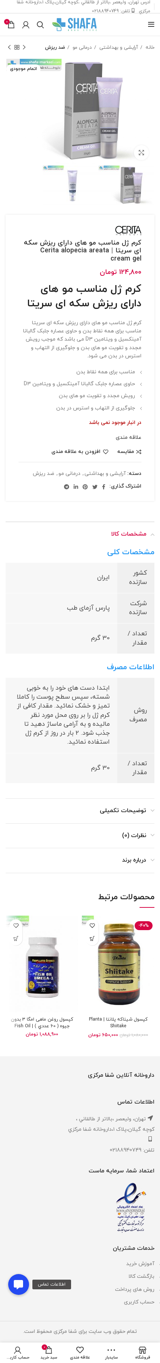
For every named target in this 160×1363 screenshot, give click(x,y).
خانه (149, 47)
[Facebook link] (104, 487)
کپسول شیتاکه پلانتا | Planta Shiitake (118, 1023)
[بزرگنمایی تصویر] (141, 152)
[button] (18, 1284)
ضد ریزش (55, 47)
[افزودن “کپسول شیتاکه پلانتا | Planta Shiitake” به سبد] (92, 938)
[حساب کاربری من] (26, 24)
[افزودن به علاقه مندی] (92, 925)
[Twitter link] (95, 487)
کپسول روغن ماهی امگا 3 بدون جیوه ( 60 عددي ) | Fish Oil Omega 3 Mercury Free (42, 1026)
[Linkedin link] (75, 487)
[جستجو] (40, 24)
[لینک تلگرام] (66, 487)
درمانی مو (81, 47)
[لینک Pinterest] (85, 487)
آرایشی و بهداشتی (118, 47)
